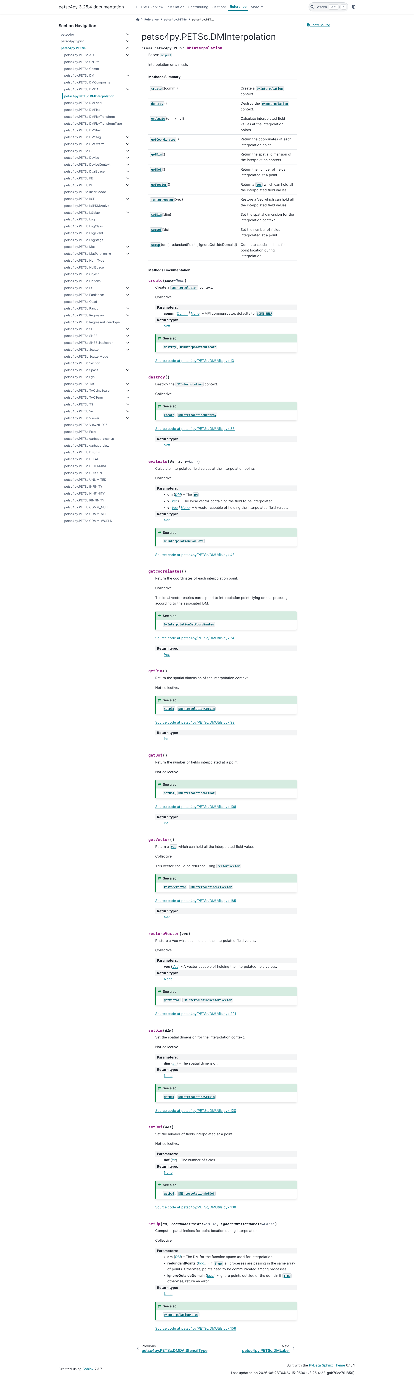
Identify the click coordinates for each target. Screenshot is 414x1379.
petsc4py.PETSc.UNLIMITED (85, 479)
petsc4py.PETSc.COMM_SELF (86, 514)
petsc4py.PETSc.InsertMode (85, 192)
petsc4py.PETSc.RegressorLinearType (92, 322)
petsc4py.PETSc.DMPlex (82, 110)
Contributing (198, 7)
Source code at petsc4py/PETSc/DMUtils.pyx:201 (195, 1013)
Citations (219, 7)
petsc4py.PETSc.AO (79, 55)
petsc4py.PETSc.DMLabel (83, 103)
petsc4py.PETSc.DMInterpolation (89, 96)
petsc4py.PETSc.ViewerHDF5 (85, 425)
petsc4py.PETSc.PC (78, 288)
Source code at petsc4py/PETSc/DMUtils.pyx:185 (195, 900)
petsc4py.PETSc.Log (79, 219)
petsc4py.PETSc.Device (81, 157)
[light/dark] (353, 7)
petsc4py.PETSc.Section (82, 363)
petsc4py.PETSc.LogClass (83, 226)
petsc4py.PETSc (73, 48)
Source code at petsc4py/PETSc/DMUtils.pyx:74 (194, 638)
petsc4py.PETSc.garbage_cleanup (89, 438)
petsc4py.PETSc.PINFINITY (84, 500)
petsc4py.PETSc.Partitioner (84, 295)
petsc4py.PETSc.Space (81, 370)
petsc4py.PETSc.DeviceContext (87, 164)
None (168, 979)
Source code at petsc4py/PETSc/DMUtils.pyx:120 (195, 1110)
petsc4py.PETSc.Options (82, 281)
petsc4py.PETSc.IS (78, 185)
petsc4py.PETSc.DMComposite (87, 82)
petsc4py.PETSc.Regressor (84, 315)
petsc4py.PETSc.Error (80, 431)
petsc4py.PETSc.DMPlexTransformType (93, 123)
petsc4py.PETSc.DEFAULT (83, 459)
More (255, 7)
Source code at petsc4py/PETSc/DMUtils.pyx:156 (195, 1328)
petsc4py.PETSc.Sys (79, 377)
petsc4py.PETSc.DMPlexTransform (89, 116)
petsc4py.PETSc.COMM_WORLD (88, 521)
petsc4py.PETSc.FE (78, 178)
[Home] (137, 19)
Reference (238, 6)
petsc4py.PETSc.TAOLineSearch (87, 390)
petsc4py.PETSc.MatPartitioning (87, 253)
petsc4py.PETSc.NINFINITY (84, 493)
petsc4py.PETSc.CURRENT (84, 473)
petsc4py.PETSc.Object (81, 274)
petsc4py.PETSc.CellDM (81, 62)
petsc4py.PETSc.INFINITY (83, 486)
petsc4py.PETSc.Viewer (81, 418)
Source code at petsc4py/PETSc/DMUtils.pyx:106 (195, 806)
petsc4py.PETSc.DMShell (82, 130)
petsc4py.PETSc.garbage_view (86, 445)
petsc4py (68, 34)
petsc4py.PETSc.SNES (80, 336)
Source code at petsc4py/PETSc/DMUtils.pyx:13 (194, 360)
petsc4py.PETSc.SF (78, 329)
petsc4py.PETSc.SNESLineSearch (88, 342)
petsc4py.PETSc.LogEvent (83, 233)
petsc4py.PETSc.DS (78, 151)
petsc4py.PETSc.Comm (81, 69)
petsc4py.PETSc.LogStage (83, 240)
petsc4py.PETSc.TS (78, 404)
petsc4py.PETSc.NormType (84, 260)
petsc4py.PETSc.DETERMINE (85, 466)
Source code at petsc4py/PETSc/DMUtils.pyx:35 (195, 428)
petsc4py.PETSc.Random (82, 308)
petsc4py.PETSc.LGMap (82, 212)
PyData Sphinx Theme (327, 1365)
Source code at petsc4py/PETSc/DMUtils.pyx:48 (195, 555)
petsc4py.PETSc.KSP (79, 199)
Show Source (320, 25)
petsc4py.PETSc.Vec (79, 411)
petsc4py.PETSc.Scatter (82, 349)
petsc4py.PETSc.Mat (79, 246)
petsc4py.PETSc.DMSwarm (84, 144)
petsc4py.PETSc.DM (79, 75)
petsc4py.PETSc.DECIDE (82, 452)
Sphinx (88, 1369)
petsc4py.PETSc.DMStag (82, 137)
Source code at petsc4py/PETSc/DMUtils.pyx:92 (195, 722)
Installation (175, 7)
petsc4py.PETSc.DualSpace (84, 171)
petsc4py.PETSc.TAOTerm (83, 397)
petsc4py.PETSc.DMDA (81, 89)
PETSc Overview (149, 7)
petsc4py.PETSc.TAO (80, 384)
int (166, 739)
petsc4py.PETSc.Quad (80, 301)
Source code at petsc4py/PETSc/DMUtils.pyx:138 (195, 1207)
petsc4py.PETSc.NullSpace (84, 267)
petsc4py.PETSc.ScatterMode (86, 356)
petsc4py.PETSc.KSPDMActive (86, 205)
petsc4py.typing (73, 41)
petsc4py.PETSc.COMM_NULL (86, 507)
